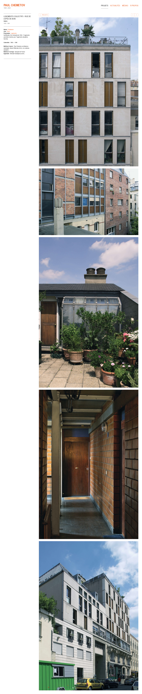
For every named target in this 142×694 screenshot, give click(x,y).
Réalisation (11, 29)
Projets (104, 5)
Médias (125, 5)
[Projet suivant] (136, 14)
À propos (134, 5)
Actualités (115, 5)
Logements (14, 33)
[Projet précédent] (133, 14)
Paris (8, 31)
